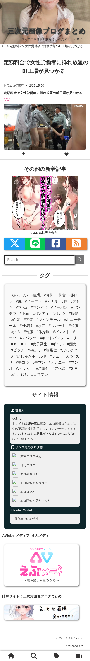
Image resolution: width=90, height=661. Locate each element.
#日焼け (26, 326)
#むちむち (19, 375)
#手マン (38, 362)
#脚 (64, 301)
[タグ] (56, 656)
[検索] (80, 259)
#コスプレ (39, 375)
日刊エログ (27, 465)
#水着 (40, 326)
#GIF (73, 368)
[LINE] (35, 244)
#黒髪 (28, 320)
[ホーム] (11, 656)
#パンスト (61, 332)
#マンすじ (39, 307)
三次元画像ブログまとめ (46, 31)
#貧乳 (48, 295)
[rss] (76, 244)
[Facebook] (55, 244)
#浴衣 (16, 332)
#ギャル (57, 344)
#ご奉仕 (42, 368)
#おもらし (24, 368)
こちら (68, 433)
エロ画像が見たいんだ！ (37, 501)
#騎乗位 (50, 350)
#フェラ (56, 356)
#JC (24, 344)
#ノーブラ (33, 301)
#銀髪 (73, 314)
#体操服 (43, 332)
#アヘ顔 (59, 368)
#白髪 (16, 320)
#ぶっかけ (68, 350)
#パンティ (40, 314)
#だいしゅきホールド (29, 356)
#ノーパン (59, 307)
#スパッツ (28, 338)
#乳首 (61, 295)
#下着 (24, 314)
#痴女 (71, 344)
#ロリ (72, 338)
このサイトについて (69, 637)
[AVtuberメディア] (79, 656)
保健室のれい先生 (27, 518)
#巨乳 (36, 295)
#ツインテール (48, 320)
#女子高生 (39, 344)
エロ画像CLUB (30, 474)
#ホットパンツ (52, 338)
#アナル (51, 301)
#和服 (73, 326)
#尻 (19, 301)
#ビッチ (17, 350)
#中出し (34, 350)
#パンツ (59, 314)
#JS (14, 344)
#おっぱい (19, 295)
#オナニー (57, 362)
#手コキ (22, 362)
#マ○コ (22, 307)
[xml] (14, 244)
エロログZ (27, 492)
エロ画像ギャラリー (34, 483)
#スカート (57, 326)
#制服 (28, 332)
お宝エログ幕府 (31, 456)
